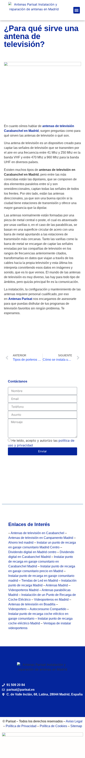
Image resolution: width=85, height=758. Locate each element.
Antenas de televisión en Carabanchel (37, 533)
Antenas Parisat (20, 299)
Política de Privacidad (21, 726)
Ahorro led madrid (20, 542)
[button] (76, 10)
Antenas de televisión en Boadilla (32, 604)
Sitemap (76, 726)
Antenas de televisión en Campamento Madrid (40, 537)
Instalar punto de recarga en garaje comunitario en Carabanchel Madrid (40, 561)
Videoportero (17, 609)
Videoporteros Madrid (23, 590)
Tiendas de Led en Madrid (39, 580)
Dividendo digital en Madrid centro (32, 552)
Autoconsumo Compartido (48, 609)
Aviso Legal (74, 721)
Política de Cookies (53, 726)
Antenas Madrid (57, 585)
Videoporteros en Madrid (51, 599)
